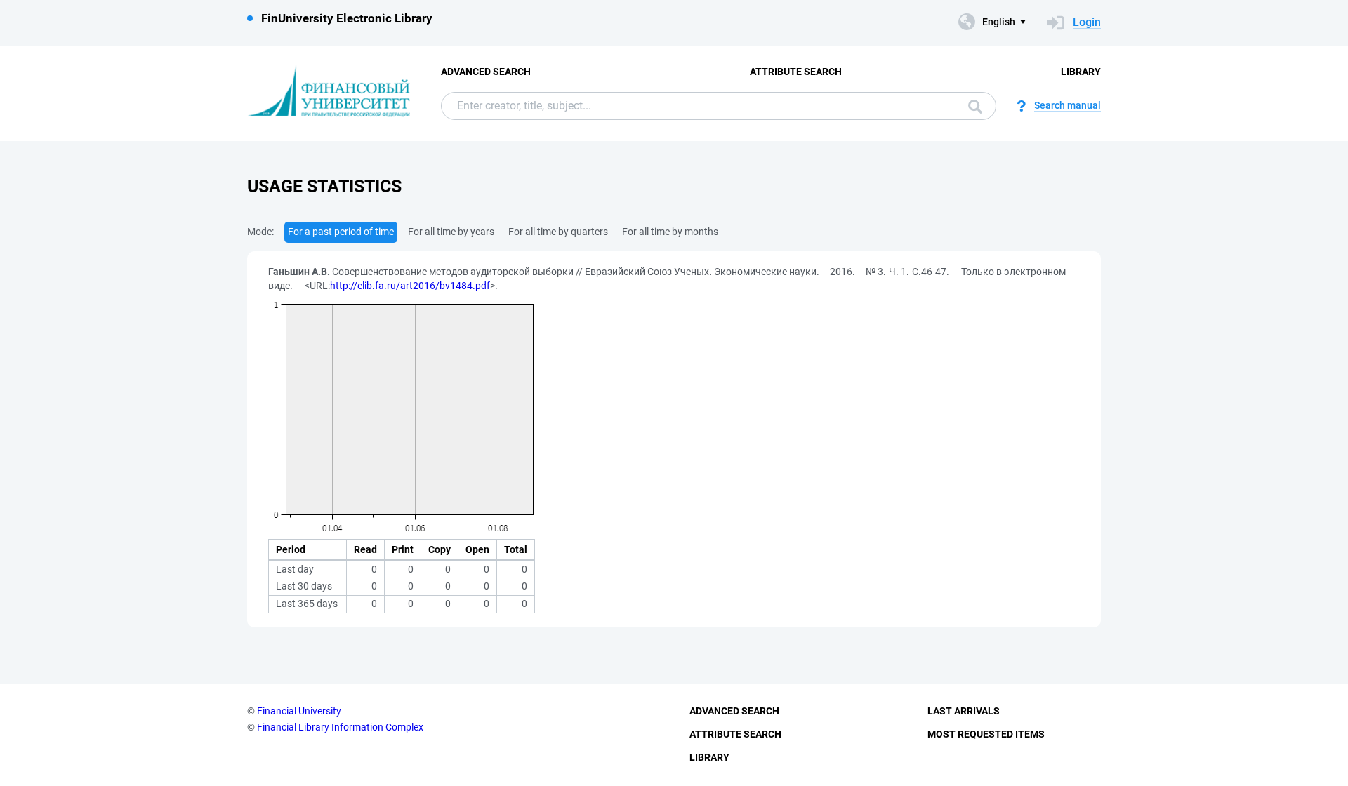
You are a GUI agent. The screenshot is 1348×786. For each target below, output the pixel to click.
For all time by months (670, 231)
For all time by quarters (558, 231)
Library (1081, 71)
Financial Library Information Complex (340, 727)
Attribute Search (796, 71)
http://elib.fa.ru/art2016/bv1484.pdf (410, 285)
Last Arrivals (963, 711)
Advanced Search (486, 71)
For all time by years (451, 231)
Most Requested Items (986, 734)
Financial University (299, 711)
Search (971, 106)
